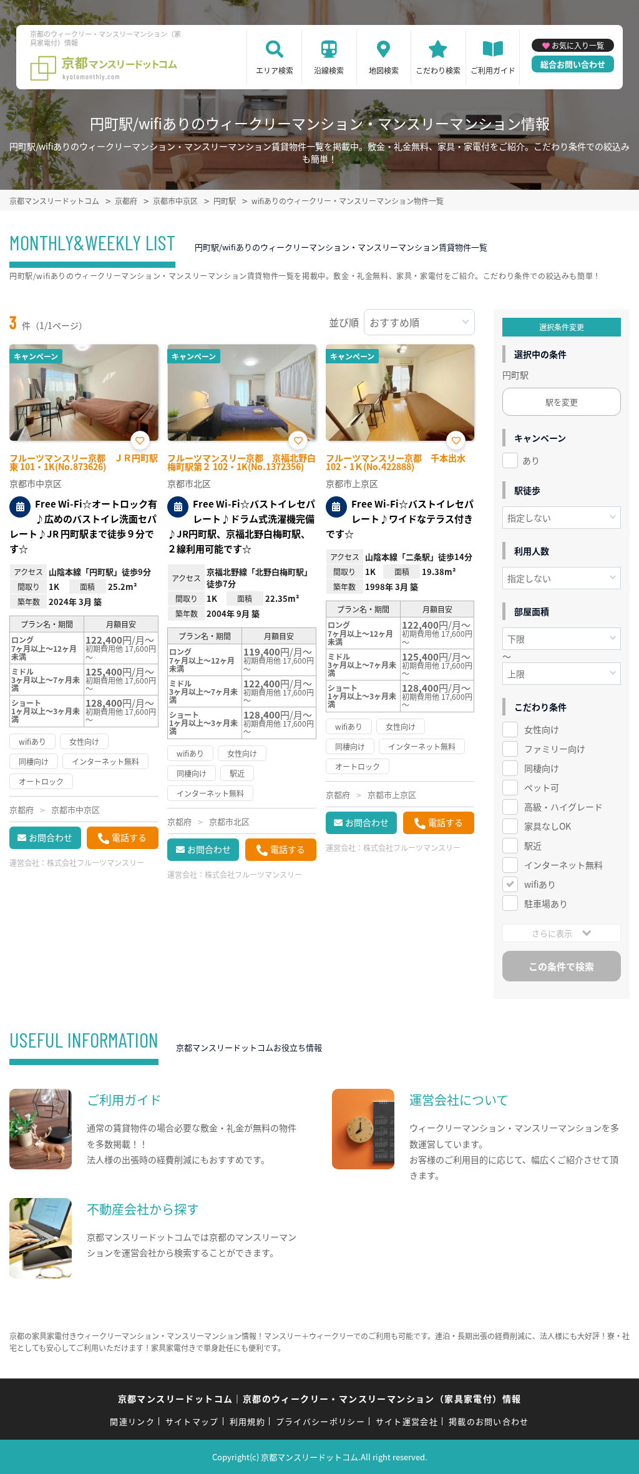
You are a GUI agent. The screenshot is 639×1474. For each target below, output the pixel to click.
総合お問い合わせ (572, 64)
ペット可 (541, 787)
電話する (129, 837)
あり (531, 460)
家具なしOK (547, 826)
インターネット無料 (563, 864)
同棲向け (541, 768)
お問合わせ (50, 837)
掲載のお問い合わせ (489, 1421)
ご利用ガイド (493, 70)
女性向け (541, 729)
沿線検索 (329, 70)
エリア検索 (274, 70)
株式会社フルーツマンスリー (95, 862)
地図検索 (384, 70)
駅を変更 (561, 402)
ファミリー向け (554, 748)
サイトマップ (192, 1421)
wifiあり (540, 884)
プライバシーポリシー (320, 1421)
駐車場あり (546, 903)
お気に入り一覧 (578, 45)
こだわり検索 (438, 70)
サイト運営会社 (407, 1421)
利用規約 (247, 1421)
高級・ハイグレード (563, 806)
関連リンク (132, 1421)
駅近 (533, 845)
